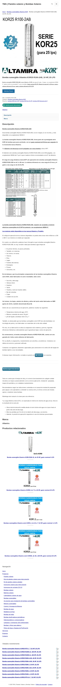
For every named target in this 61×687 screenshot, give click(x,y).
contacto (39, 355)
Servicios (5, 631)
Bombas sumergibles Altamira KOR (17, 12)
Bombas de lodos (9, 614)
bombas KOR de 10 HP (13, 101)
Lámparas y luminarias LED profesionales (16, 622)
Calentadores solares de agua (12, 595)
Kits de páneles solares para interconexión (16, 579)
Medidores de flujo (9, 612)
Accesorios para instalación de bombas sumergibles (19, 601)
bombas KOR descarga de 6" (40, 101)
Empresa (5, 633)
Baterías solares (9, 593)
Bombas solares (8, 590)
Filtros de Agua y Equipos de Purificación (16, 628)
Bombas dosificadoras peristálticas (14, 617)
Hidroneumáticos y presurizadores (14, 620)
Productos (5, 574)
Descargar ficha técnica (12, 369)
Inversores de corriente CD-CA (13, 587)
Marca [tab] (6, 118)
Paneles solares (8, 576)
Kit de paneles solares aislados (13, 582)
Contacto (5, 636)
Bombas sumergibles (10, 598)
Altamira (4, 109)
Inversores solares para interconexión (15, 584)
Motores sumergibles (10, 603)
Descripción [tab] (7, 115)
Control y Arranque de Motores (13, 606)
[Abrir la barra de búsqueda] (52, 4)
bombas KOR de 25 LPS (26, 101)
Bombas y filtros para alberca (12, 625)
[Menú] (56, 4)
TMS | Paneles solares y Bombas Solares (21, 4)
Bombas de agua (9, 609)
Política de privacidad (41, 684)
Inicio (4, 12)
